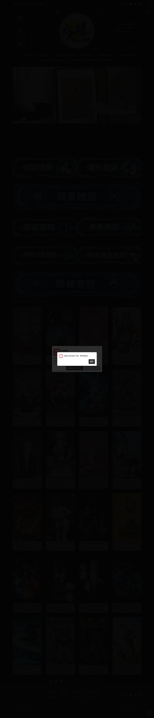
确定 (92, 362)
